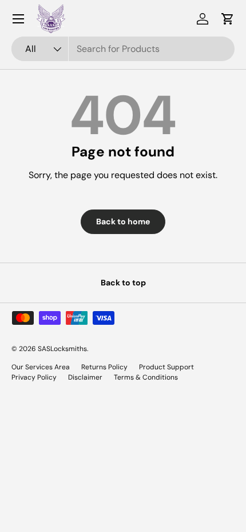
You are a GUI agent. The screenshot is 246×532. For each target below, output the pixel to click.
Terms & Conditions (146, 377)
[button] (227, 18)
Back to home (123, 221)
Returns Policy (104, 367)
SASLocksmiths (62, 348)
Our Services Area (40, 367)
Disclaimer (85, 377)
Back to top (123, 282)
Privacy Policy (34, 377)
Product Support (166, 367)
